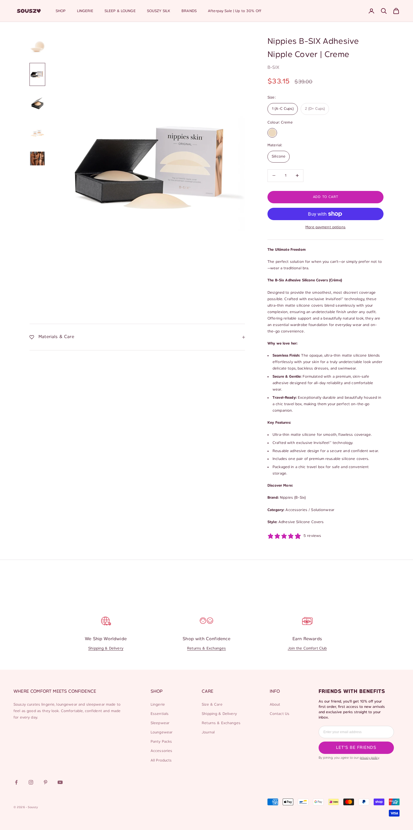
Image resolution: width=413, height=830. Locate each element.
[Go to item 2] (37, 74)
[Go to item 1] (37, 46)
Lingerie (158, 705)
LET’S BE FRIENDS (356, 747)
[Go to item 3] (37, 103)
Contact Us (279, 714)
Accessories (162, 751)
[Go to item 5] (37, 158)
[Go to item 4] (37, 134)
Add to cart (325, 197)
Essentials (160, 714)
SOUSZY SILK (159, 11)
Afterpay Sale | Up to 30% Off (234, 11)
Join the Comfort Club (307, 648)
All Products (161, 760)
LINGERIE (85, 11)
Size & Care (212, 705)
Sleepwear (160, 723)
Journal (208, 732)
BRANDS (189, 11)
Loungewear (162, 732)
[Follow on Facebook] (16, 782)
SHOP (61, 11)
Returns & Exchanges (206, 648)
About (275, 705)
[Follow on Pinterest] (45, 782)
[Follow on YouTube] (60, 782)
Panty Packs (161, 742)
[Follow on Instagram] (31, 782)
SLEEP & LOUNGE (120, 11)
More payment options (325, 227)
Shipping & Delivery (105, 648)
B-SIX (273, 67)
